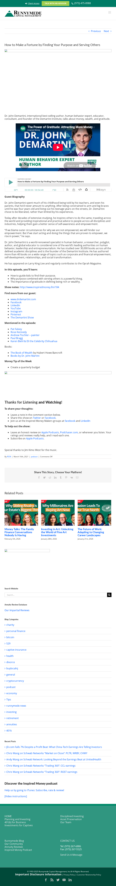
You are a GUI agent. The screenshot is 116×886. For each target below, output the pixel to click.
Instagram (16, 311)
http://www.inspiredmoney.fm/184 (39, 287)
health (10, 655)
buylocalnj (12, 668)
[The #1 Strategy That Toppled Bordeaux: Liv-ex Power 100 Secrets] (21, 504)
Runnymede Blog (14, 840)
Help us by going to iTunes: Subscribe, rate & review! (34, 790)
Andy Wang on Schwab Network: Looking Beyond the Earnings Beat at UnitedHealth (53, 759)
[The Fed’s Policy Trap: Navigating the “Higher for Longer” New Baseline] (58, 512)
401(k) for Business (15, 822)
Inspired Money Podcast (18, 850)
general (10, 674)
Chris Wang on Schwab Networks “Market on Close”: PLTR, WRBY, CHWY (46, 753)
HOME (8, 816)
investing (11, 711)
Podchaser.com (69, 432)
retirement (12, 718)
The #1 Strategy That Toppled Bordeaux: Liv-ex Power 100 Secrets (20, 516)
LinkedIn (15, 305)
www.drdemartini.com (23, 299)
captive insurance (16, 649)
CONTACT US (67, 840)
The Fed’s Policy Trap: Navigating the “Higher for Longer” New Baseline (57, 532)
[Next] (109, 520)
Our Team (65, 822)
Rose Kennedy (19, 332)
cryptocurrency (15, 680)
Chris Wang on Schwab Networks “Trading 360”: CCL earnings (41, 765)
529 (8, 643)
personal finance (15, 631)
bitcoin (10, 637)
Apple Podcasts (50, 432)
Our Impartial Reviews (17, 610)
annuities (11, 724)
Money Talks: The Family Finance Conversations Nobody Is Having (92, 532)
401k (9, 730)
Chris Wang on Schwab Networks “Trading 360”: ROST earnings (41, 772)
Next (106, 31)
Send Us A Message (71, 854)
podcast (34, 456)
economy (11, 693)
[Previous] (7, 520)
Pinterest (16, 314)
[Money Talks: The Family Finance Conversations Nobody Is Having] (94, 512)
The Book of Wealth (22, 352)
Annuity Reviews (14, 847)
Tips (8, 699)
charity (10, 624)
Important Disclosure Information (38, 874)
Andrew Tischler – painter (25, 335)
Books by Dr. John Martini (25, 355)
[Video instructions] (16, 796)
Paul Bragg (17, 338)
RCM (9, 456)
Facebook (16, 302)
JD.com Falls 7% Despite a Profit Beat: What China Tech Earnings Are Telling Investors (54, 747)
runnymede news (16, 705)
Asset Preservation (71, 819)
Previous (96, 31)
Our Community (14, 843)
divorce (10, 662)
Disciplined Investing (72, 816)
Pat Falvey (16, 329)
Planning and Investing (17, 819)
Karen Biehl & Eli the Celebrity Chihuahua (34, 341)
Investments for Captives (19, 825)
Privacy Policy (69, 874)
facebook (70, 421)
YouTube (16, 308)
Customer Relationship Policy (89, 874)
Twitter (37, 417)
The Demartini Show (22, 317)
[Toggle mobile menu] (109, 12)
